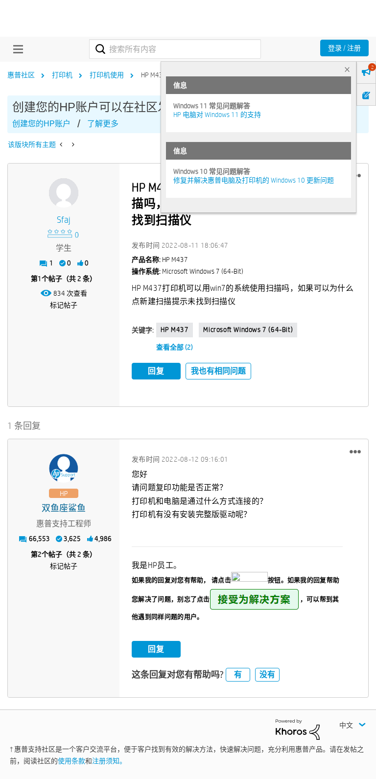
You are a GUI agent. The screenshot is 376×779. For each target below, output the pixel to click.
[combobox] (175, 49)
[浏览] (15, 49)
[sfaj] (63, 193)
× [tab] (347, 69)
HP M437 (174, 329)
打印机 (62, 75)
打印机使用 (107, 75)
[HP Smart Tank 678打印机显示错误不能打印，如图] (72, 144)
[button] (355, 451)
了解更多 (102, 123)
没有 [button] (267, 674)
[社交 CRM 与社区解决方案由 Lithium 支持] (298, 729)
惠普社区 (21, 75)
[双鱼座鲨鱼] (63, 468)
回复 (156, 371)
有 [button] (238, 674)
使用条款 (71, 760)
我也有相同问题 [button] (218, 371)
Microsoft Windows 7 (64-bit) (248, 329)
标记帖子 (63, 305)
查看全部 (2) (174, 347)
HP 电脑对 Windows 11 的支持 (217, 114)
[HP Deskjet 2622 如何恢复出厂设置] (62, 144)
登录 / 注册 (344, 48)
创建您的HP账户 (41, 123)
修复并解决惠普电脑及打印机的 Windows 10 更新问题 (253, 180)
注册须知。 (109, 760)
